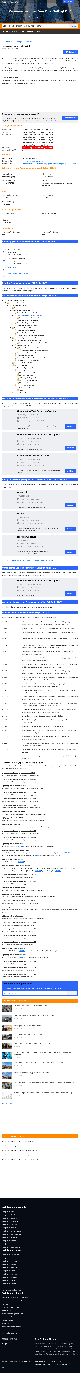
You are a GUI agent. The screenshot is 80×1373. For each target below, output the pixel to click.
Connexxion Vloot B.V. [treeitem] (19, 393)
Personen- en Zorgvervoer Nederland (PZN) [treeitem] (30, 335)
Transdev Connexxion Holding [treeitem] (16, 300)
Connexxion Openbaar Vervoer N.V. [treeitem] (25, 338)
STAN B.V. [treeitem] (22, 390)
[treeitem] (29, 315)
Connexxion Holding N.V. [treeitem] (17, 303)
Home (31, 17)
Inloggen (68, 1)
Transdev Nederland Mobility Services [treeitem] (29, 340)
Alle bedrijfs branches (9, 1333)
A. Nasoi (22, 492)
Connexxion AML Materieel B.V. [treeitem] (27, 355)
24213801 (21, 846)
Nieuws (38, 31)
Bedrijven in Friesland (9, 1218)
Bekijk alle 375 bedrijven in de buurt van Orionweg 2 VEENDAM (28, 560)
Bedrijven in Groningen (10, 1225)
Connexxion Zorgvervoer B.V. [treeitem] (26, 323)
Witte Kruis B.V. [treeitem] (24, 383)
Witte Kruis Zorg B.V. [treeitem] (23, 370)
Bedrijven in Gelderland (10, 1221)
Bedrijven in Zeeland (9, 1244)
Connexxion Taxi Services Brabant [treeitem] (28, 333)
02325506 (67, 853)
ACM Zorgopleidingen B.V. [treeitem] (27, 378)
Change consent (60, 1365)
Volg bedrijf (71, 52)
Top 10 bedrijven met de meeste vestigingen (17, 1155)
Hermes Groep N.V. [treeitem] (23, 345)
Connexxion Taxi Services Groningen (38, 411)
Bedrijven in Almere (9, 1271)
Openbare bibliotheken (10, 1317)
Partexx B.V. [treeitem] (18, 308)
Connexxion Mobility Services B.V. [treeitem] (27, 320)
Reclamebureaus (7, 1320)
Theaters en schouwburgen (11, 1327)
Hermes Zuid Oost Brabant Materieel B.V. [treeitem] (35, 350)
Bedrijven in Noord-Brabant (11, 1231)
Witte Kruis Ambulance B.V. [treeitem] (25, 385)
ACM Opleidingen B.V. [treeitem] (26, 375)
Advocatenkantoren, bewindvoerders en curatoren (20, 1301)
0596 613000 (12, 267)
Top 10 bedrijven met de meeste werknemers (17, 1141)
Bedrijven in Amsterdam (10, 1255)
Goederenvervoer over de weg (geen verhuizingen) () (49, 164)
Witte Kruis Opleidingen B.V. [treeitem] (26, 368)
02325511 (58, 855)
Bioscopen (5, 1304)
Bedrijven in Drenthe (9, 1212)
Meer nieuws (7, 1104)
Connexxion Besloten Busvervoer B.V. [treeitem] (29, 325)
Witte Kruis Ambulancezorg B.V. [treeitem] (29, 380)
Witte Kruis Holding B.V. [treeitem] (22, 365)
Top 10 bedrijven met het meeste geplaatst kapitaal (20, 1150)
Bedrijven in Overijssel (10, 1237)
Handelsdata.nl (51, 121)
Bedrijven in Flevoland (9, 1215)
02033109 (38, 855)
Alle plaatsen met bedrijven (11, 1290)
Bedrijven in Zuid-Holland (11, 1247)
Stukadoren (6, 1323)
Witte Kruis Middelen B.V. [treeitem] (27, 373)
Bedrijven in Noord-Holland (11, 1234)
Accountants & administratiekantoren (15, 1298)
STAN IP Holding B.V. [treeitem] (23, 388)
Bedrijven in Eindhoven (10, 1267)
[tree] (40, 346)
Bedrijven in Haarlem (9, 1277)
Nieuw (8, 31)
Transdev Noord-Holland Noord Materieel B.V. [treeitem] (32, 358)
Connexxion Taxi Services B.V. (34, 455)
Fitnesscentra (6, 1310)
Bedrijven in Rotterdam (10, 1258)
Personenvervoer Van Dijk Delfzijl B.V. (39, 434)
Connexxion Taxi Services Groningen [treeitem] (28, 313)
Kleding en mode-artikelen (11, 1307)
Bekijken (70, 426)
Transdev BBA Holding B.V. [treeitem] (23, 328)
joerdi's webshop (27, 537)
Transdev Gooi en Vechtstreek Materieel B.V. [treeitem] (33, 343)
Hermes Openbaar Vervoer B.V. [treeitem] (29, 348)
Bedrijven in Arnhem (9, 1284)
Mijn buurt (15, 31)
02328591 (22, 957)
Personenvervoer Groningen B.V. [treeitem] (29, 318)
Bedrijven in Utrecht (9, 1241)
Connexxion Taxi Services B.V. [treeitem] (23, 310)
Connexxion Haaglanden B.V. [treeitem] (26, 330)
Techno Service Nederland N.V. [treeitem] (26, 353)
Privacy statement (42, 1365)
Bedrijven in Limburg (9, 1228)
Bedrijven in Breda (8, 1280)
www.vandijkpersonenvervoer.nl (20, 274)
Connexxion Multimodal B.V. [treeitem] (23, 363)
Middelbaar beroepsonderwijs (12, 1314)
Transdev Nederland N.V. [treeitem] (20, 305)
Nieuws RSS (54, 1361)
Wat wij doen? (40, 1361)
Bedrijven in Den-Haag (10, 1261)
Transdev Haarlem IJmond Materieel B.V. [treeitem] (30, 360)
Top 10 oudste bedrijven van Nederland (15, 1146)
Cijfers (23, 31)
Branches (30, 31)
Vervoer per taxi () (34, 161)
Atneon (21, 513)
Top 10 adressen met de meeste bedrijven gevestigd (20, 1159)
